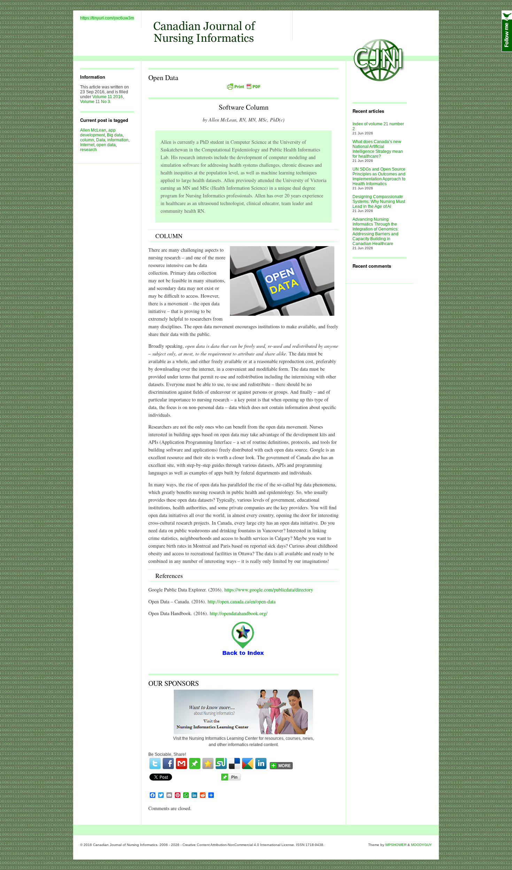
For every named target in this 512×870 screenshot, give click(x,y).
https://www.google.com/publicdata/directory (268, 589)
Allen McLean (93, 130)
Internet (87, 144)
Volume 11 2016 (107, 96)
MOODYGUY (421, 845)
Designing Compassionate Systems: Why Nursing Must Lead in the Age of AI (378, 201)
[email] (181, 763)
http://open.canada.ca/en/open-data (242, 601)
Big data (115, 135)
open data (106, 144)
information (118, 140)
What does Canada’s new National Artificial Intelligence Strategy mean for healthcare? (377, 149)
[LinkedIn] (260, 763)
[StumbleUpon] (221, 763)
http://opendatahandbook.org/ (238, 613)
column (87, 140)
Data (100, 140)
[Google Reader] (247, 763)
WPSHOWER (395, 845)
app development (98, 133)
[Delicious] (234, 763)
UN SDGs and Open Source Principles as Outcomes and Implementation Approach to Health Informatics (378, 176)
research (88, 149)
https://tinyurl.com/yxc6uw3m (107, 18)
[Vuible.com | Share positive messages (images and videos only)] (194, 767)
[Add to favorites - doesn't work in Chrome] (208, 763)
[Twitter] (155, 763)
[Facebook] (168, 763)
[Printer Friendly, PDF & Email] (243, 86)
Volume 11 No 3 (95, 101)
